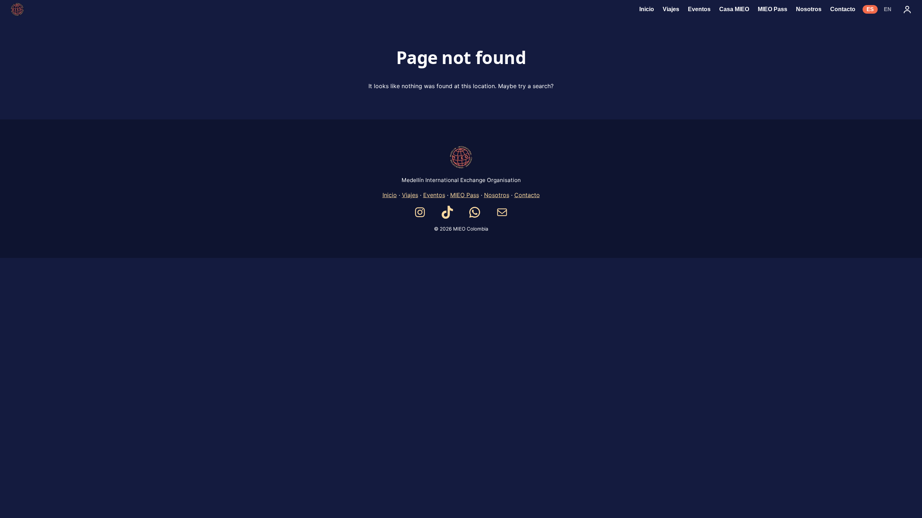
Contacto (527, 195)
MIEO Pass (464, 195)
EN (887, 9)
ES (870, 9)
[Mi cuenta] (907, 9)
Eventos (434, 195)
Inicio (389, 195)
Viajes (410, 195)
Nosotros (496, 195)
